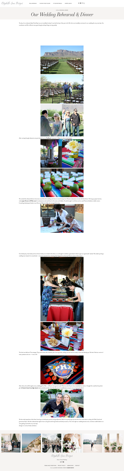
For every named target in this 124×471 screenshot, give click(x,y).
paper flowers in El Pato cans (29, 201)
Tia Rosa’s (48, 138)
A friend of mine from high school (29, 388)
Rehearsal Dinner (63, 10)
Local (57, 10)
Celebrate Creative (70, 467)
